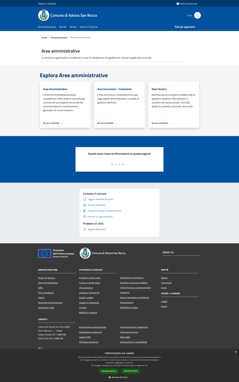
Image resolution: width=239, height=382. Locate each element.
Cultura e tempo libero (89, 282)
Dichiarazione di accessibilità (133, 342)
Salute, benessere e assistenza (134, 297)
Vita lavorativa (86, 287)
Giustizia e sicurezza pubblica (133, 282)
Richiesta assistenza (88, 342)
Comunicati (166, 282)
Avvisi (164, 287)
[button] (119, 377)
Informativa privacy (129, 332)
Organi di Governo (46, 277)
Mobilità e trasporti (88, 312)
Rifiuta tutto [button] (130, 371)
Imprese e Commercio (89, 292)
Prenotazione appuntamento (92, 327)
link (146, 365)
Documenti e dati (46, 307)
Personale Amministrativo (50, 302)
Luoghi (164, 301)
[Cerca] (197, 15)
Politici (41, 297)
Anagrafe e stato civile (89, 277)
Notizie (164, 277)
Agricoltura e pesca (129, 307)
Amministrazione (59, 37)
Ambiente (124, 292)
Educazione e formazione (131, 277)
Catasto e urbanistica (89, 302)
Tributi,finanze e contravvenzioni (135, 287)
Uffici (40, 287)
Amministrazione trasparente (134, 327)
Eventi (164, 306)
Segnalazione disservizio (90, 332)
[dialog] (119, 365)
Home (44, 37)
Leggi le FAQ (85, 337)
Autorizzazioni (126, 302)
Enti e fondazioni (46, 292)
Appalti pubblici (86, 297)
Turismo (83, 307)
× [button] (236, 352)
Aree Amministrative (48, 282)
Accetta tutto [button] (109, 371)
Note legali (125, 337)
